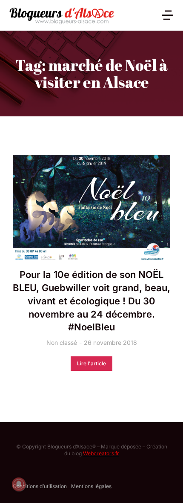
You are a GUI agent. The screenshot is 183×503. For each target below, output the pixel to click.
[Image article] (91, 207)
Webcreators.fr (101, 453)
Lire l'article (91, 363)
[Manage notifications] (19, 484)
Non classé (61, 342)
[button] (167, 15)
